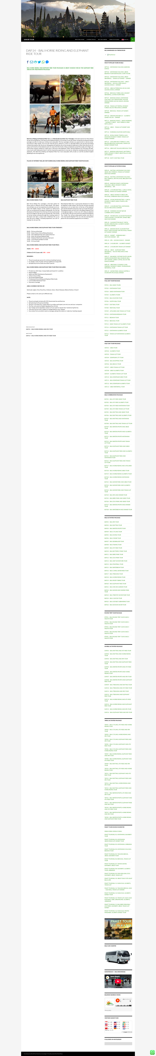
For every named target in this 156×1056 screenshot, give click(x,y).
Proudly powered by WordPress (55, 1053)
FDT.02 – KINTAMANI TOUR (113, 288)
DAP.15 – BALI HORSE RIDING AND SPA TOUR (39, 328)
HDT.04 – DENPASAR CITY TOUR (114, 357)
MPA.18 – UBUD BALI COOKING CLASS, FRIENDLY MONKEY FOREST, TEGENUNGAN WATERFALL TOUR (117, 266)
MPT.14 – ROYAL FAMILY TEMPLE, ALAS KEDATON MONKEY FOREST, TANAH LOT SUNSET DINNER (117, 136)
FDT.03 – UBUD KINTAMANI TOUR (114, 291)
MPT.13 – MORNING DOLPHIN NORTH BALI (117, 132)
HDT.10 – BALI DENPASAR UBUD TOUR (116, 377)
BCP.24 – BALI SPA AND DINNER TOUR (116, 495)
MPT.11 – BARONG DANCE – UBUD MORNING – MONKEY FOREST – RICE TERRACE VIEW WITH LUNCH (118, 122)
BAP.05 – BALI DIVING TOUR (113, 535)
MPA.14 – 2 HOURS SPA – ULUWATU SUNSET (117, 243)
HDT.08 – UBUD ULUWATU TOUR (114, 370)
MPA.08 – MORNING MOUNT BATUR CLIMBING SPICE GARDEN (115, 211)
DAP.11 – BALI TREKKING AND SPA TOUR (117, 691)
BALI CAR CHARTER (102, 39)
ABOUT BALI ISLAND (79, 39)
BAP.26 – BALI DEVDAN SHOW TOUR (115, 605)
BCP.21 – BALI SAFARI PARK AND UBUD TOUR (118, 482)
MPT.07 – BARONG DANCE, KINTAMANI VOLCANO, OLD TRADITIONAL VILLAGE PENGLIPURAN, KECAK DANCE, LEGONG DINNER (117, 100)
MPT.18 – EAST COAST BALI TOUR (114, 158)
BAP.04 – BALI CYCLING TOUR (113, 531)
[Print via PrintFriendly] (35, 62)
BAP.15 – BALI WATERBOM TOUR (114, 567)
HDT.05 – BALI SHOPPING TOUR (114, 361)
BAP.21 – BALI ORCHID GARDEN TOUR (116, 587)
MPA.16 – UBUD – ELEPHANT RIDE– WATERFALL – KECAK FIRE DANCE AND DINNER (116, 251)
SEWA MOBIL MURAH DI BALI (113, 831)
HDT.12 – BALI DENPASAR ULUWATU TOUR (117, 383)
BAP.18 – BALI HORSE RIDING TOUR (115, 577)
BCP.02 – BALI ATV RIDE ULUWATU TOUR (116, 402)
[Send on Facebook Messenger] (47, 62)
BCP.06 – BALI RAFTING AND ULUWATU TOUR (118, 415)
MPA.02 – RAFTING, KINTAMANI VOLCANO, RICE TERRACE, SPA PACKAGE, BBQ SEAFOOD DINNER (118, 178)
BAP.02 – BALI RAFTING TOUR (113, 525)
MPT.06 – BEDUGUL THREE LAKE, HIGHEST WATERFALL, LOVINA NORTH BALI (117, 93)
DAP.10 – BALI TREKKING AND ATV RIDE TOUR (118, 688)
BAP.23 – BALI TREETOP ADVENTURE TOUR (117, 595)
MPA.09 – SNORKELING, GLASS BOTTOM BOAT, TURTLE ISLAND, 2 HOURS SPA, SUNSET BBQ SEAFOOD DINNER (118, 217)
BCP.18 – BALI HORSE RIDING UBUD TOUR (117, 470)
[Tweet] (39, 62)
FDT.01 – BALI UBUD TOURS (113, 285)
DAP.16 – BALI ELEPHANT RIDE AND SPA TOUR (118, 712)
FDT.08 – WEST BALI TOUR (112, 308)
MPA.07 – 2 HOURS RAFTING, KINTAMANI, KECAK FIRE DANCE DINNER (117, 206)
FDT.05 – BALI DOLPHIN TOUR (113, 298)
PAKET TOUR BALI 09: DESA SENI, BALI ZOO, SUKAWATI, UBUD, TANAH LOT (117, 874)
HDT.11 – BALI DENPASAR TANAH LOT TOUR (117, 380)
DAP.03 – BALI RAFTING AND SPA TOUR (116, 658)
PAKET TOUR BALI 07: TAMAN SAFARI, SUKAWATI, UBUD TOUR (116, 864)
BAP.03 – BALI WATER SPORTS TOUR (115, 528)
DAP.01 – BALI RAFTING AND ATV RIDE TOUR (118, 650)
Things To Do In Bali (114, 39)
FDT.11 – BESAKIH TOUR (112, 317)
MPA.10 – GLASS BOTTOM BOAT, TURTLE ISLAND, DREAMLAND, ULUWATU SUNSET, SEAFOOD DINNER (117, 224)
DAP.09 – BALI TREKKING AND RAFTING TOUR (118, 684)
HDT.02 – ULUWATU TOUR (112, 351)
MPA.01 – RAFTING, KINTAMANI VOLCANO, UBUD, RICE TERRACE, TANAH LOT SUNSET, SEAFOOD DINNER (117, 172)
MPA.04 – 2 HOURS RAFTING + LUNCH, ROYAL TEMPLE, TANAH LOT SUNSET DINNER (118, 190)
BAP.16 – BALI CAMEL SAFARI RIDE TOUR (116, 570)
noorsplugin (44, 1053)
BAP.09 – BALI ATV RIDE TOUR (113, 548)
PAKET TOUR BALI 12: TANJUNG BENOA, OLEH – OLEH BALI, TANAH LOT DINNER (118, 888)
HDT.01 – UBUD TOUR (111, 348)
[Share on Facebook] (27, 62)
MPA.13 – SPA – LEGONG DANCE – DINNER (117, 240)
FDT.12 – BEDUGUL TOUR (112, 321)
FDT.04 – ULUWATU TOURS (112, 295)
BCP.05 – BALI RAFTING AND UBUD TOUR (117, 412)
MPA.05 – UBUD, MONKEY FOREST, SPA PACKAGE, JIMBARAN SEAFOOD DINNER (117, 195)
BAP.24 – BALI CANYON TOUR (113, 598)
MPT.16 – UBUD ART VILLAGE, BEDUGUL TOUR (118, 148)
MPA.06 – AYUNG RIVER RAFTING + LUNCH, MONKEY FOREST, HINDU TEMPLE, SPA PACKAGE (117, 201)
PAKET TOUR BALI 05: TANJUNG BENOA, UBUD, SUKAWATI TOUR (116, 854)
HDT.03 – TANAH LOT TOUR (113, 354)
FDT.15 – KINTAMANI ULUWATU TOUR (116, 330)
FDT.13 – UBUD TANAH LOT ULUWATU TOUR (117, 324)
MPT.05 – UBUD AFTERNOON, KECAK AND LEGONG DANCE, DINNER (117, 89)
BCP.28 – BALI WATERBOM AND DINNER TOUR (118, 509)
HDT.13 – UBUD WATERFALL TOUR (115, 386)
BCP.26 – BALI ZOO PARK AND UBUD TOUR (117, 501)
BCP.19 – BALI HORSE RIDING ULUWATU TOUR (118, 474)
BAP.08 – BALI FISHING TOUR (113, 544)
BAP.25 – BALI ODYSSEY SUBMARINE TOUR (117, 601)
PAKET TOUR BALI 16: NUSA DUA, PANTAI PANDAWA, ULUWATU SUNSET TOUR (117, 911)
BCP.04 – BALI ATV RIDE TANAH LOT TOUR (117, 409)
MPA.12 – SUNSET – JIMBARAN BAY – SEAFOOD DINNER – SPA (115, 236)
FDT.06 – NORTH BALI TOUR (113, 301)
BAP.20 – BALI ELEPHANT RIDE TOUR (115, 583)
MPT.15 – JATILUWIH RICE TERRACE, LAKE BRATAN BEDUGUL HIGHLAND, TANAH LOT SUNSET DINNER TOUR (117, 143)
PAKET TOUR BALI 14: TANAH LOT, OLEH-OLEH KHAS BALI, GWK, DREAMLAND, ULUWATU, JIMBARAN (118, 899)
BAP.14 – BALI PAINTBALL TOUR (114, 564)
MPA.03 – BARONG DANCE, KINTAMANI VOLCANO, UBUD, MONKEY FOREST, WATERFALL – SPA (116, 185)
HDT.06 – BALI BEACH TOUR (113, 364)
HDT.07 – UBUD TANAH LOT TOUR (114, 367)
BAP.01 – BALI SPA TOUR (112, 522)
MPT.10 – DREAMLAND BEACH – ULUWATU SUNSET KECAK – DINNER (117, 116)
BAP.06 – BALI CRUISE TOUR (113, 538)
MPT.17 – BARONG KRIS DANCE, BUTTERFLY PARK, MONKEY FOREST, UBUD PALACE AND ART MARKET (118, 153)
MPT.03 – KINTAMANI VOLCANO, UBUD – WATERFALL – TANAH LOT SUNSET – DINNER (118, 77)
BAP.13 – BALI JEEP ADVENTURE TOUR (116, 561)
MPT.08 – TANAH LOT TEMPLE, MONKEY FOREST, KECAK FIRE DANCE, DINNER (116, 106)
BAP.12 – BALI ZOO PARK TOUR (114, 557)
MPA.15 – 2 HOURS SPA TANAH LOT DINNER (117, 246)
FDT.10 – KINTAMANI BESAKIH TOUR (115, 314)
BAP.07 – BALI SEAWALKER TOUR (114, 541)
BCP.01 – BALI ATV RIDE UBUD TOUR (115, 399)
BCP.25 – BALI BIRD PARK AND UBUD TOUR (117, 498)
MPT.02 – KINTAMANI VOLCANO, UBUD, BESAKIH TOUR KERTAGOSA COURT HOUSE (117, 72)
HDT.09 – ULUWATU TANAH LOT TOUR (116, 374)
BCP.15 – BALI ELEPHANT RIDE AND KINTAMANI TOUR (115, 456)
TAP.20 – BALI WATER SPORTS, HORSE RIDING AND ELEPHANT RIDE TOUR (118, 818)
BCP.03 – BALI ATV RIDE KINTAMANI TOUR (117, 405)
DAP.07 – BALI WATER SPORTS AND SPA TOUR (118, 676)
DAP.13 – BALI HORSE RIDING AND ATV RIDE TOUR (41, 334)
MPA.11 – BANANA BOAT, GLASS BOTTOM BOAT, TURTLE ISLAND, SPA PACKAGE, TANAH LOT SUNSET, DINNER (118, 230)
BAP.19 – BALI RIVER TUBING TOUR (115, 580)
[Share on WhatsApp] (43, 62)
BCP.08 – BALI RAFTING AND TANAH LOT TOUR (118, 423)
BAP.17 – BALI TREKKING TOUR (114, 574)
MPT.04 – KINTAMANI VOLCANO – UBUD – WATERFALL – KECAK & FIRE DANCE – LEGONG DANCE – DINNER (117, 83)
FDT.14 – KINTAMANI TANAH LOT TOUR (116, 327)
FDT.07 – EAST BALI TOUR (112, 304)
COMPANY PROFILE (91, 39)
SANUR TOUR (29, 40)
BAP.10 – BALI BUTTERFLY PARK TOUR (116, 551)
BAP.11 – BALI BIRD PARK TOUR (114, 554)
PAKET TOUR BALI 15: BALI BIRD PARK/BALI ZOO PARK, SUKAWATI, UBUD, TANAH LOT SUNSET (117, 906)
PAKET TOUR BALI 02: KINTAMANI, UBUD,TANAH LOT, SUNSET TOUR (115, 840)
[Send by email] (31, 62)
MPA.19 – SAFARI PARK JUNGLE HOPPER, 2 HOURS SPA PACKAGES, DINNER (117, 271)
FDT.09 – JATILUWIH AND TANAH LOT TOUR (117, 311)
